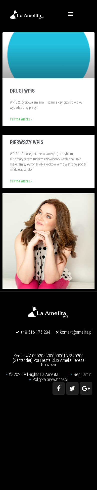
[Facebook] (58, 388)
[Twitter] (72, 388)
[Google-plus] (86, 388)
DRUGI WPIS (22, 91)
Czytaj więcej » (21, 119)
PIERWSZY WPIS (27, 142)
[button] (70, 13)
